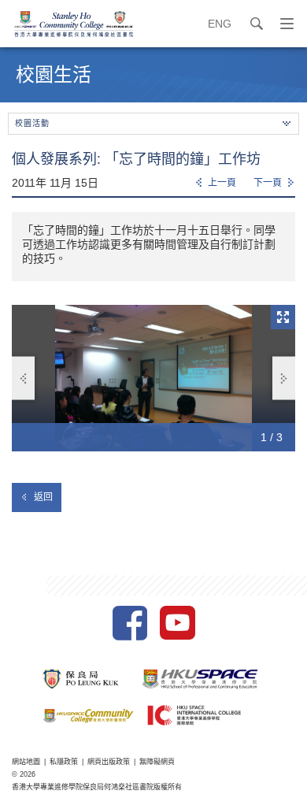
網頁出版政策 (108, 762)
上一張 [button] (23, 378)
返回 (43, 497)
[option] (153, 378)
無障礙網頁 (157, 762)
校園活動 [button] (32, 123)
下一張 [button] (283, 378)
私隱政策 (64, 762)
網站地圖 (26, 762)
